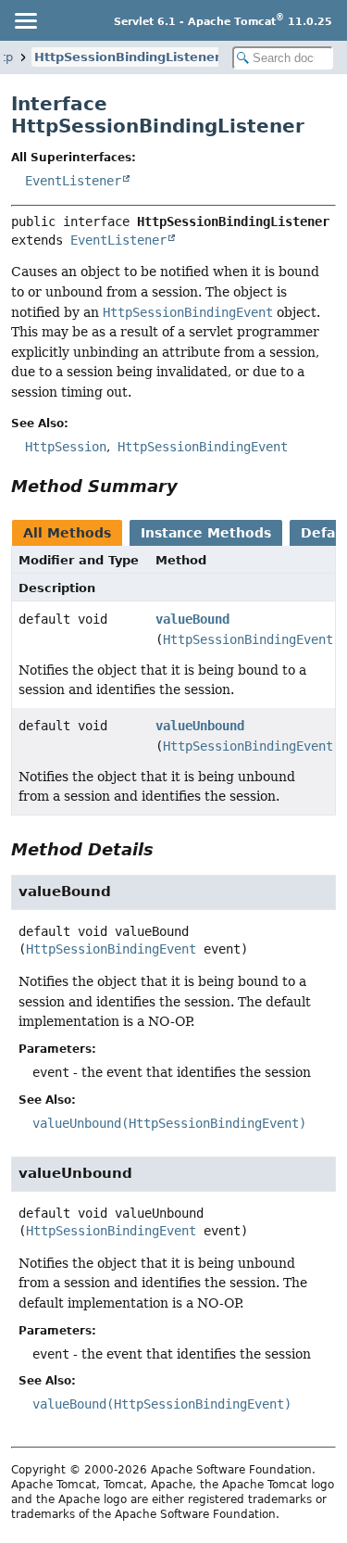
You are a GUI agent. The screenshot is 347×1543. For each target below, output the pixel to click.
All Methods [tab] (67, 532)
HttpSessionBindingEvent (248, 639)
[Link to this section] (190, 486)
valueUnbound (199, 725)
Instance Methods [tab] (206, 532)
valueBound (192, 619)
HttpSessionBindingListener (127, 57)
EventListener (73, 180)
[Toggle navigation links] (25, 20)
